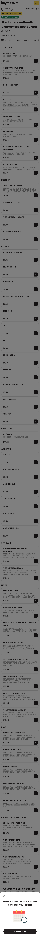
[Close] (4, 896)
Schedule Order (20, 931)
